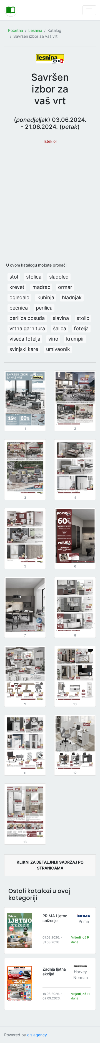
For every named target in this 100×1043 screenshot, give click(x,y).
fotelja (81, 328)
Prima (84, 921)
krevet (16, 287)
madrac (41, 287)
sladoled (59, 277)
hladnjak (72, 297)
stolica (33, 277)
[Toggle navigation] (89, 10)
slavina (61, 318)
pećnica (18, 308)
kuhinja (46, 297)
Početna (15, 30)
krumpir (75, 339)
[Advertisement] (50, 198)
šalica (59, 328)
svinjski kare (23, 349)
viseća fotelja (24, 339)
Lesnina (35, 30)
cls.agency (37, 1034)
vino (53, 339)
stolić (83, 318)
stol (13, 277)
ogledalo (19, 297)
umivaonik (58, 349)
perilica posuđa (27, 318)
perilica (44, 308)
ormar (65, 287)
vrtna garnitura (27, 328)
